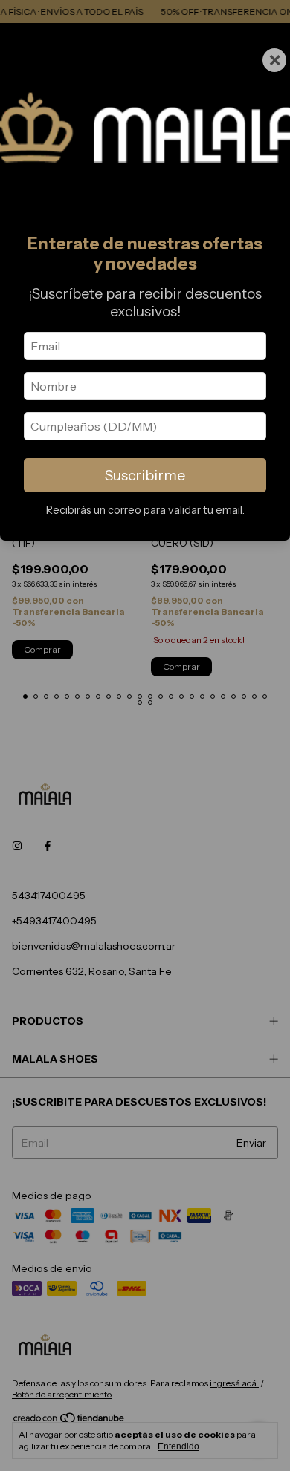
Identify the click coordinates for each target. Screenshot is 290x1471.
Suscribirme (145, 475)
